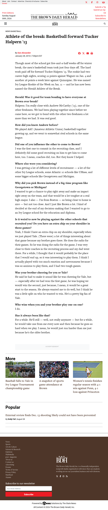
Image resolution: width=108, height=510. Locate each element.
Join (8, 1)
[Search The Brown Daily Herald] (105, 24)
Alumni (8, 477)
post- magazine (11, 457)
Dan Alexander (24, 52)
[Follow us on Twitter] (57, 476)
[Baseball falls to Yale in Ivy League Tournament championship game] (20, 369)
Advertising (9, 464)
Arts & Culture (11, 446)
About (4, 1)
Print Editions (8, 13)
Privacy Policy (10, 472)
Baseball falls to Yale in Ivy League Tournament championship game (19, 384)
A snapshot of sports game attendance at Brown (51, 384)
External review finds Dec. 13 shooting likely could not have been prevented (50, 415)
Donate (4, 3)
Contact (14, 1)
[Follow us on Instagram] (63, 476)
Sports (7, 444)
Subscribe (44, 1)
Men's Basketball (13, 31)
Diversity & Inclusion (32, 1)
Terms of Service (11, 469)
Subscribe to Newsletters (100, 17)
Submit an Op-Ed (100, 11)
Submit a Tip (100, 7)
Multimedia (9, 454)
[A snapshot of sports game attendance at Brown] (54, 369)
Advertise (21, 1)
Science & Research (12, 449)
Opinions (8, 452)
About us (8, 459)
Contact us (9, 462)
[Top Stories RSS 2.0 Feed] (67, 476)
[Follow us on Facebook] (60, 476)
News (7, 441)
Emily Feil (11, 419)
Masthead (9, 474)
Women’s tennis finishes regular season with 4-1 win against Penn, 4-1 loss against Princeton (87, 386)
